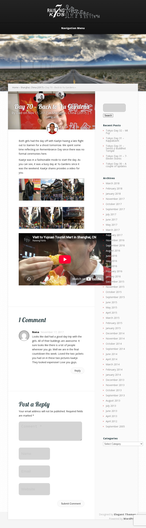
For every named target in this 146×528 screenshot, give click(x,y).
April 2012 (111, 421)
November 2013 (115, 385)
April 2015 (111, 312)
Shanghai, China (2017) (32, 87)
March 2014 (112, 364)
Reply (77, 370)
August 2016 (113, 250)
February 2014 (114, 369)
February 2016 (114, 271)
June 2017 (111, 219)
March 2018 (112, 183)
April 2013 (111, 416)
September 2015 (115, 297)
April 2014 (111, 359)
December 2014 (115, 333)
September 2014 (115, 349)
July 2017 (111, 214)
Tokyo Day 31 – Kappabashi (115, 139)
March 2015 (112, 317)
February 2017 (114, 235)
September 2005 (115, 426)
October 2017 (114, 204)
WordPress (130, 518)
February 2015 (114, 323)
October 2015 (114, 292)
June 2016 (111, 255)
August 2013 (113, 400)
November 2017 (115, 198)
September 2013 (115, 395)
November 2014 (115, 338)
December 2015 (115, 281)
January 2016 (113, 276)
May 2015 (111, 307)
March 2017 (112, 230)
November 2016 (115, 240)
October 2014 (114, 343)
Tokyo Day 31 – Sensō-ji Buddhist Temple (116, 148)
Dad (19, 113)
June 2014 (111, 354)
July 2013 (111, 405)
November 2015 (115, 286)
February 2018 (114, 188)
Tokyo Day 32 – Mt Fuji (117, 132)
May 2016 (111, 261)
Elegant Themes (125, 514)
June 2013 (111, 411)
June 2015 (111, 302)
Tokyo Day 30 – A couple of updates (116, 165)
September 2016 (115, 245)
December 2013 (115, 380)
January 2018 (113, 193)
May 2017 (111, 224)
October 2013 (114, 390)
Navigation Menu (73, 28)
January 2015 (113, 328)
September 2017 (115, 209)
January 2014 (113, 374)
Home (15, 87)
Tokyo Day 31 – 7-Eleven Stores (116, 157)
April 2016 (111, 266)
